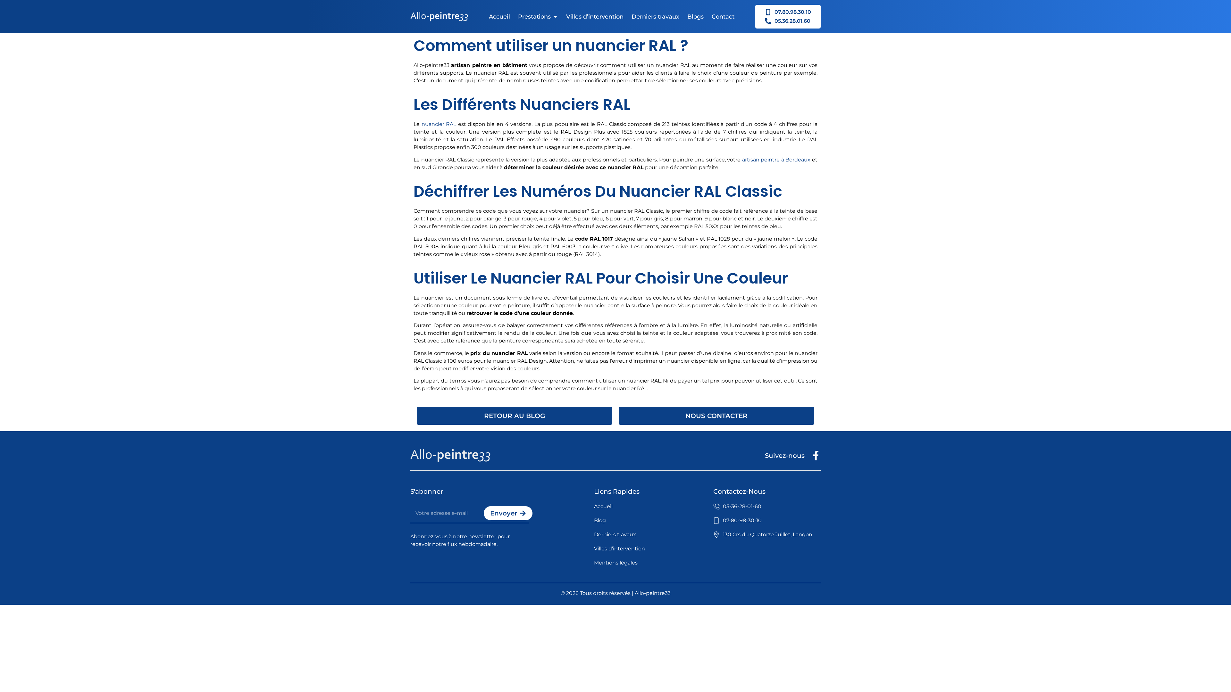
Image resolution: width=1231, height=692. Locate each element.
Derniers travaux (655, 16)
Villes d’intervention (595, 16)
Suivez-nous (785, 455)
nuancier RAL (439, 124)
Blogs (695, 16)
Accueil (499, 16)
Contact (723, 16)
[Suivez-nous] (816, 455)
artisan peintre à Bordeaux (776, 160)
